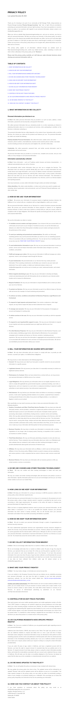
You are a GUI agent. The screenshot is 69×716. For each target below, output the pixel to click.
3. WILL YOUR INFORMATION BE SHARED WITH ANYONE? (24, 73)
